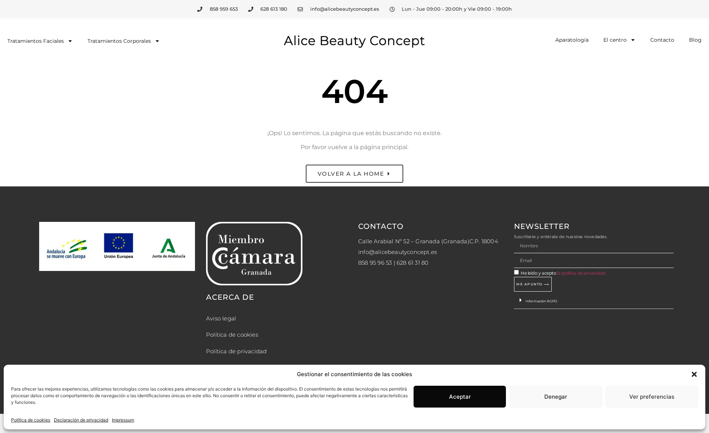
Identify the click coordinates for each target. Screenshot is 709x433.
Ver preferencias (651, 396)
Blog (695, 40)
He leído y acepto (563, 273)
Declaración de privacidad (81, 420)
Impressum (123, 420)
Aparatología (572, 40)
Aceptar (460, 396)
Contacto (662, 40)
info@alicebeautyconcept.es (397, 251)
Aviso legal (221, 318)
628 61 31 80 (412, 262)
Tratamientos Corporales (119, 41)
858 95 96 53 (375, 262)
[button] (694, 374)
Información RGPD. (541, 301)
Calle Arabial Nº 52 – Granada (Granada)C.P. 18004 (428, 241)
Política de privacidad (236, 351)
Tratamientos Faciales (35, 41)
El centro (615, 40)
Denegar (555, 396)
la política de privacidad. (581, 273)
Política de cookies (30, 420)
